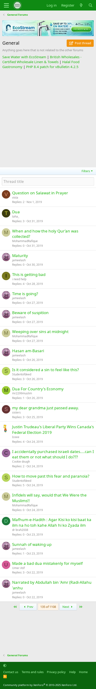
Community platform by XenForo (40, 685)
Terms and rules (33, 672)
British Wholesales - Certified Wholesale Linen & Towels (42, 59)
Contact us (10, 672)
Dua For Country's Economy (38, 389)
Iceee (15, 437)
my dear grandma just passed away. (45, 407)
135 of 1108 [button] (48, 607)
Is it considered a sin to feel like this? (45, 369)
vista (15, 197)
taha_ (15, 216)
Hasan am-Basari (28, 350)
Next (66, 607)
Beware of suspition (30, 312)
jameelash (19, 260)
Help (72, 672)
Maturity (20, 255)
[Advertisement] (48, 117)
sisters (16, 412)
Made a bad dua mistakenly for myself (47, 563)
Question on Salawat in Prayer (40, 193)
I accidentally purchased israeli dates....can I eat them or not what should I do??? (53, 454)
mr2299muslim (22, 393)
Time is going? (25, 293)
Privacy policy (56, 672)
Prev (29, 607)
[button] (4, 665)
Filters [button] (86, 171)
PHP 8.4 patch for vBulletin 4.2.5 (52, 66)
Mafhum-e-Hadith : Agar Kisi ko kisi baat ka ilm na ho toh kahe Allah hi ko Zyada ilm (51, 522)
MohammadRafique (25, 241)
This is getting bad (28, 274)
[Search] (90, 5)
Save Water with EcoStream (24, 56)
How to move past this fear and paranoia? (50, 476)
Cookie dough (21, 462)
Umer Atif (18, 568)
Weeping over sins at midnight (40, 331)
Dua (16, 211)
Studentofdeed (21, 374)
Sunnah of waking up (31, 544)
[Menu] (6, 5)
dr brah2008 (20, 530)
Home (83, 672)
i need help (19, 279)
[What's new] (81, 5)
